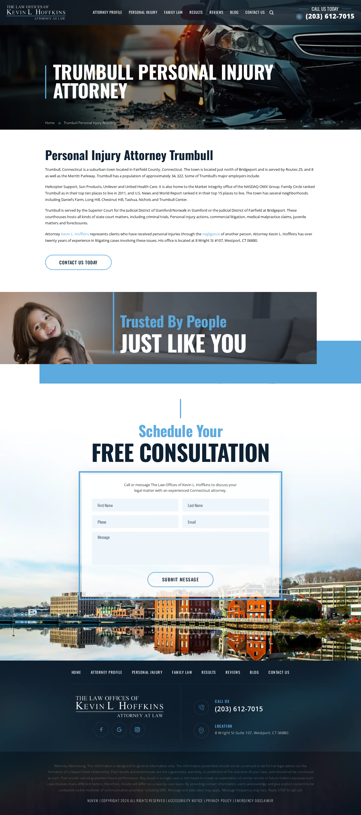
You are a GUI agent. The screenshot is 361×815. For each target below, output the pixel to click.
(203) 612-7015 (330, 16)
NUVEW (92, 800)
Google (119, 729)
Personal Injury (143, 12)
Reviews (216, 12)
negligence (211, 233)
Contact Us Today (78, 262)
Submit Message (180, 579)
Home (76, 672)
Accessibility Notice (186, 800)
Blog (234, 12)
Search (271, 12)
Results (196, 12)
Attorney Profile (107, 12)
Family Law (173, 12)
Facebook (101, 729)
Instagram (137, 729)
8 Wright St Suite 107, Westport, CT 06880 (251, 732)
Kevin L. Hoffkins (75, 233)
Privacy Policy (219, 800)
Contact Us (255, 12)
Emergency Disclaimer (254, 800)
